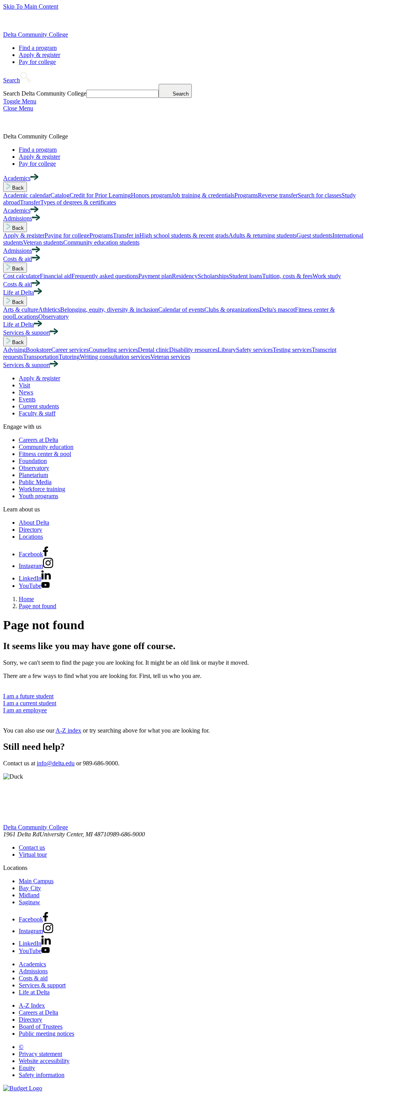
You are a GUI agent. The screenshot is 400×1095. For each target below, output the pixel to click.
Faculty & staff (37, 413)
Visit (24, 385)
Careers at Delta (38, 440)
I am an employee (25, 710)
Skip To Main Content (30, 6)
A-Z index (68, 730)
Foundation (33, 461)
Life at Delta (34, 992)
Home (26, 599)
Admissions (33, 971)
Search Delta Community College (44, 93)
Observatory (34, 468)
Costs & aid (33, 978)
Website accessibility (44, 1061)
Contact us (32, 847)
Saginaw (29, 902)
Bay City (30, 888)
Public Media (35, 482)
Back (17, 188)
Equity (27, 1068)
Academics (32, 964)
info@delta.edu (56, 763)
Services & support (42, 985)
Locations (31, 536)
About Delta (34, 522)
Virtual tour (33, 854)
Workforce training (42, 489)
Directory (30, 529)
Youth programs (38, 496)
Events (27, 399)
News (26, 392)
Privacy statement (40, 1054)
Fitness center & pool (45, 454)
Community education (46, 447)
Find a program (38, 47)
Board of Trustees (40, 1026)
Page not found (37, 606)
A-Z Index (32, 1005)
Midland (29, 895)
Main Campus (36, 881)
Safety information (41, 1075)
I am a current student (29, 703)
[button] (17, 80)
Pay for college (37, 62)
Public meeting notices (46, 1033)
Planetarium (33, 475)
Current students (39, 406)
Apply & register (39, 54)
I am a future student (28, 696)
